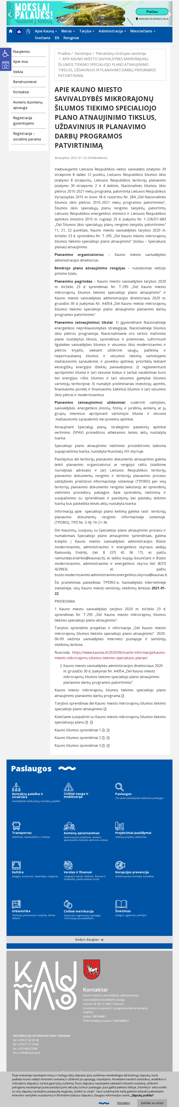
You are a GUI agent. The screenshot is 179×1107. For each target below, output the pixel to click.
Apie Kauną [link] (45, 31)
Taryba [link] (85, 31)
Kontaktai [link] (21, 92)
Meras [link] (67, 31)
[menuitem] (10, 31)
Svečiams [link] (42, 37)
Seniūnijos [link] (83, 53)
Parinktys (123, 1103)
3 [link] (100, 745)
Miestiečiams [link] (141, 31)
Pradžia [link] (64, 53)
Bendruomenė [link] (25, 81)
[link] (5, 53)
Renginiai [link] (71, 37)
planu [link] (79, 722)
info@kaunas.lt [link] (30, 1053)
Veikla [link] (18, 71)
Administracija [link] (111, 31)
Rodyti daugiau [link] (87, 939)
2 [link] (100, 737)
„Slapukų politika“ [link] (142, 1095)
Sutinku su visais (152, 1103)
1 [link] (100, 730)
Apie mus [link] (20, 61)
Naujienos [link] (21, 51)
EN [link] (57, 37)
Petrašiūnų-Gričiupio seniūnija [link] (121, 53)
